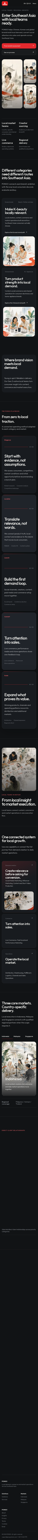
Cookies (4, 1524)
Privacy (4, 1518)
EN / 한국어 (27, 3)
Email (3, 1527)
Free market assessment (12, 46)
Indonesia (13, 1078)
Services (4, 1499)
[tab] (7, 1036)
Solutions (5, 1497)
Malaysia (23, 1499)
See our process (9, 52)
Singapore (24, 1502)
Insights (4, 1515)
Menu (34, 3)
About (4, 1513)
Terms (4, 1521)
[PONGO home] (5, 3)
